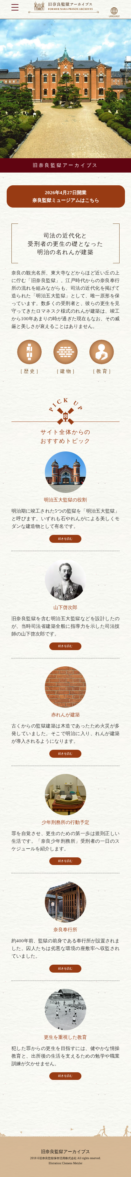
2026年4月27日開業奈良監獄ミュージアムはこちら (65, 196)
